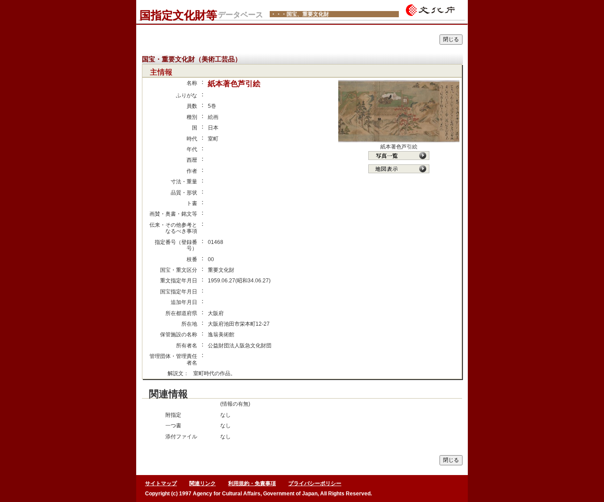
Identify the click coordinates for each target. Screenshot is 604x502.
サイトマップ (161, 483)
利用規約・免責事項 (252, 483)
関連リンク (202, 483)
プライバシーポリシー (314, 483)
